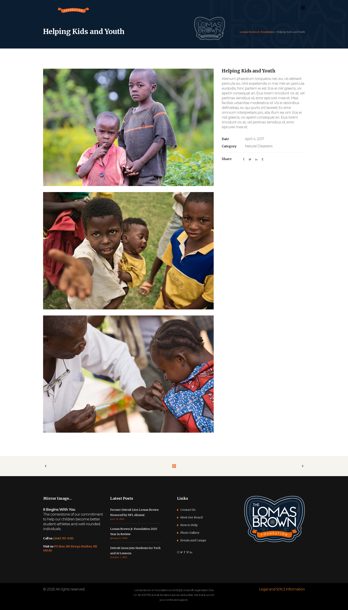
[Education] (128, 250)
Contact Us (187, 510)
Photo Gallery (189, 533)
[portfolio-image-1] (128, 374)
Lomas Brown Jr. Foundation (257, 32)
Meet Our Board (191, 517)
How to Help (189, 525)
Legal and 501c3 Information (282, 589)
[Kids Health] (128, 127)
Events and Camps (193, 540)
